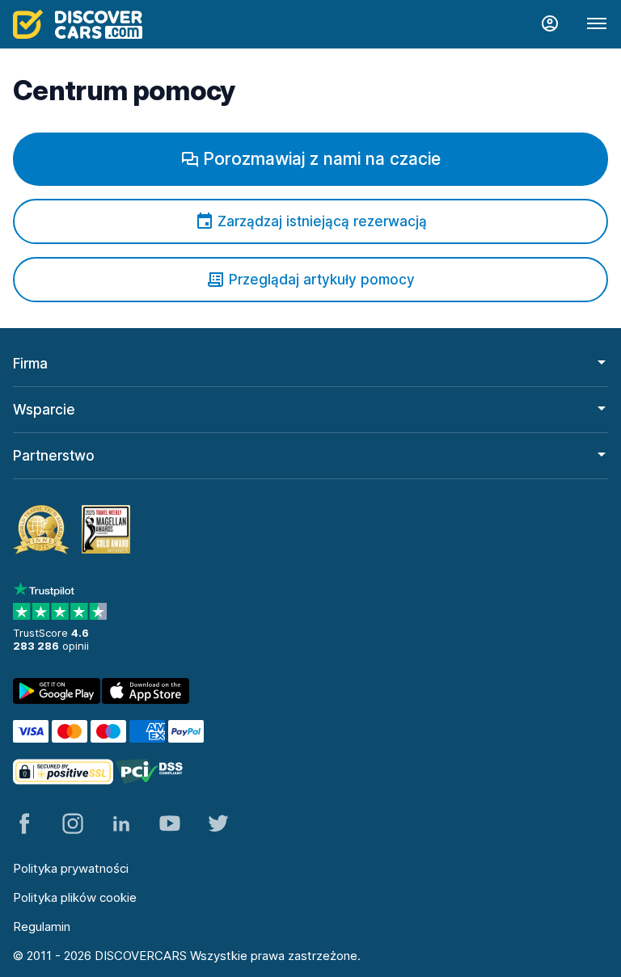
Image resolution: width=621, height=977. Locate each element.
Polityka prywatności (71, 868)
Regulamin (41, 926)
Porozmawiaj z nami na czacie (322, 159)
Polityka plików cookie (75, 897)
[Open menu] (596, 24)
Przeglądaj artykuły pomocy (322, 280)
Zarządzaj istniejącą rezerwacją (322, 221)
